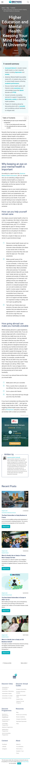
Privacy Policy (25, 761)
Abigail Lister (5, 510)
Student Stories (5, 552)
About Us (18, 744)
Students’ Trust (20, 751)
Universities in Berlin (7, 693)
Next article (24, 663)
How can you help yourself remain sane (15, 124)
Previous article (7, 663)
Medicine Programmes (7, 727)
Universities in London (7, 695)
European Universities (21, 689)
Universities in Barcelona (8, 691)
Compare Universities (21, 719)
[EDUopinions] (15, 2)
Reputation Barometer (21, 721)
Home (3, 7)
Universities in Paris (6, 698)
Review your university (21, 714)
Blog (8, 7)
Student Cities (19, 699)
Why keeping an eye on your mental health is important (15, 121)
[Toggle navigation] (2, 2)
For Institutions (19, 746)
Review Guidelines (20, 717)
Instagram (4, 748)
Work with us (19, 748)
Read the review (15, 443)
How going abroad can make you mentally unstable (16, 127)
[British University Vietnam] (15, 421)
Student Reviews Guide (7, 595)
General (13, 7)
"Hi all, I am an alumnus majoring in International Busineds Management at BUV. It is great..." (14, 437)
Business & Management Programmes (5, 716)
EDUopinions (10, 409)
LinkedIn (4, 746)
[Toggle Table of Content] (25, 118)
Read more (6, 526)
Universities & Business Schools (9, 512)
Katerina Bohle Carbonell (13, 457)
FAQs (17, 723)
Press (17, 753)
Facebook (4, 744)
